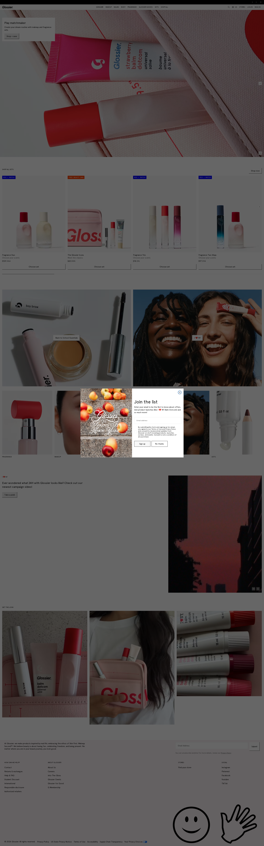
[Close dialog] (179, 392)
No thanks (159, 444)
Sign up (142, 444)
